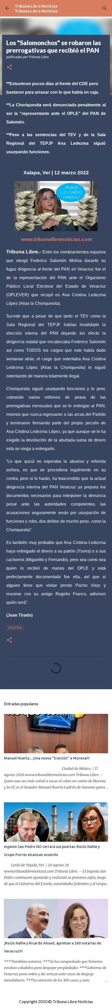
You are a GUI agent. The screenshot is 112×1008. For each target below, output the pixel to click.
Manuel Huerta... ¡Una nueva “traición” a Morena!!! (47, 758)
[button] (9, 67)
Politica (15, 628)
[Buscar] (105, 8)
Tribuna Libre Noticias (36, 5)
